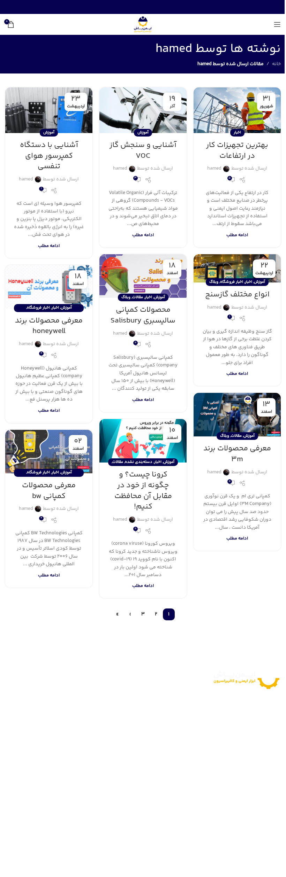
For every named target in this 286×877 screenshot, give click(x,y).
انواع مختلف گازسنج (237, 295)
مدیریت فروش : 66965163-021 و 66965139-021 (225, 775)
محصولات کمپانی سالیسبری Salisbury (143, 315)
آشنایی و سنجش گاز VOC (143, 150)
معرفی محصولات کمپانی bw (49, 491)
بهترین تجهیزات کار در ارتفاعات (237, 150)
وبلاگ (213, 282)
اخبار (237, 132)
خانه (276, 64)
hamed (174, 49)
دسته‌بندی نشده (138, 462)
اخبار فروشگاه (231, 282)
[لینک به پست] (237, 110)
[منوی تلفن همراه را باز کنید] (277, 24)
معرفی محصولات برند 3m (237, 454)
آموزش (143, 132)
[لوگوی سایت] (143, 24)
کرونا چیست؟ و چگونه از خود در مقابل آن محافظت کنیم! (143, 491)
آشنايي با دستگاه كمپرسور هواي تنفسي (49, 156)
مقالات (137, 297)
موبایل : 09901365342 (251, 794)
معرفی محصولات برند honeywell (49, 326)
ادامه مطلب (237, 235)
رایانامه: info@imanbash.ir (247, 813)
